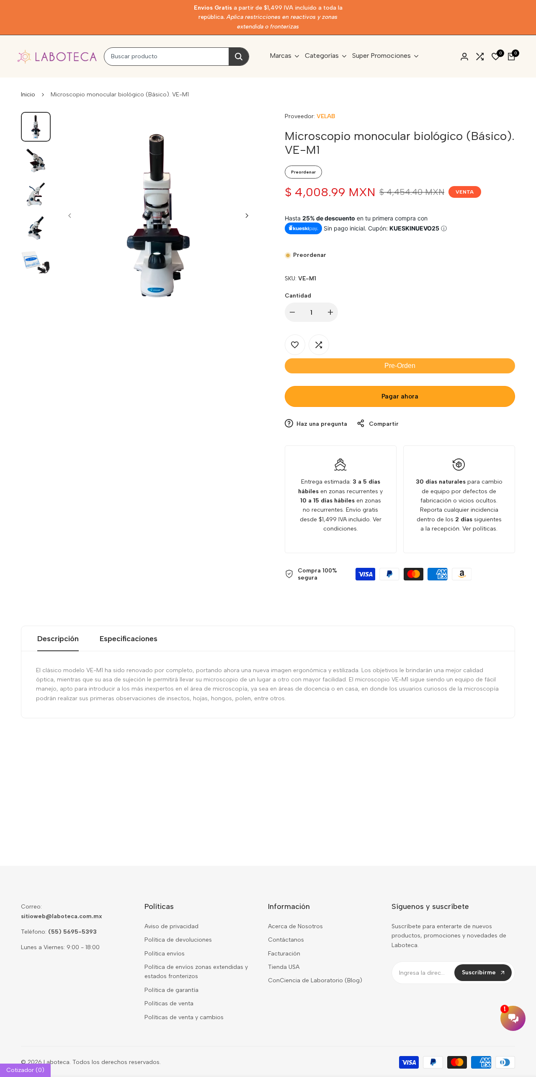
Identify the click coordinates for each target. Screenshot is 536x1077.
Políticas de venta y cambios (184, 1017)
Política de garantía (171, 990)
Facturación (284, 953)
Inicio (28, 94)
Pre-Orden (399, 365)
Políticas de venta (168, 1003)
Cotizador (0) (25, 1070)
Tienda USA (283, 967)
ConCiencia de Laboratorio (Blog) (315, 980)
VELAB (326, 116)
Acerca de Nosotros (295, 926)
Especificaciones (128, 638)
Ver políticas (479, 528)
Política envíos (164, 953)
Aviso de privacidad (171, 926)
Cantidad (298, 295)
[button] (295, 344)
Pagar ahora (399, 396)
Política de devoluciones (178, 939)
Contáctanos (286, 939)
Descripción (58, 638)
